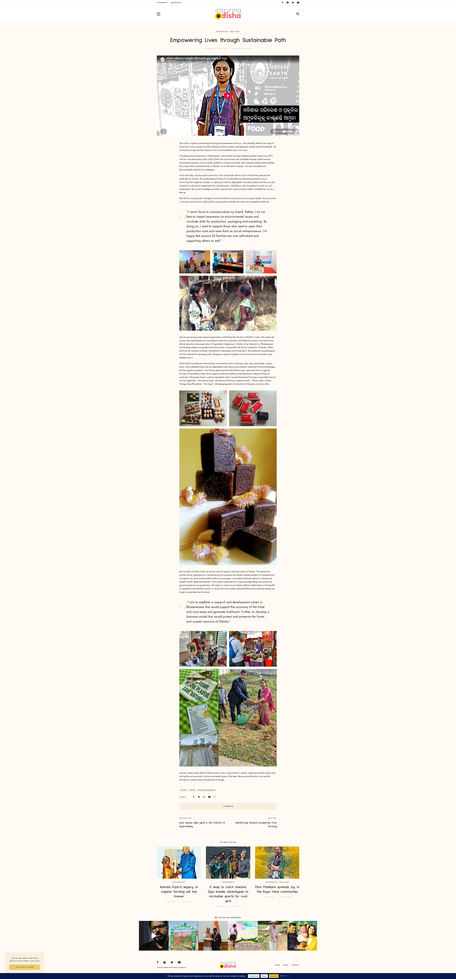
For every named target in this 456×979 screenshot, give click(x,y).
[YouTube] (298, 3)
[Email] (209, 797)
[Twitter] (293, 3)
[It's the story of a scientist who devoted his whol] (272, 936)
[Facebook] (282, 3)
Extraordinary (179, 882)
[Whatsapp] (204, 797)
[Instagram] (288, 3)
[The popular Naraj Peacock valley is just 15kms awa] (243, 936)
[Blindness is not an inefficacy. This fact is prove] (213, 936)
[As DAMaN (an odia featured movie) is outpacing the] (154, 936)
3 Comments (209, 48)
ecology (183, 790)
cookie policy (35, 961)
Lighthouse (182, 967)
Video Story (235, 32)
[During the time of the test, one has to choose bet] (302, 936)
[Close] (42, 955)
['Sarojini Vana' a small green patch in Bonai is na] (183, 936)
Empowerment (222, 32)
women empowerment (206, 790)
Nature (192, 790)
